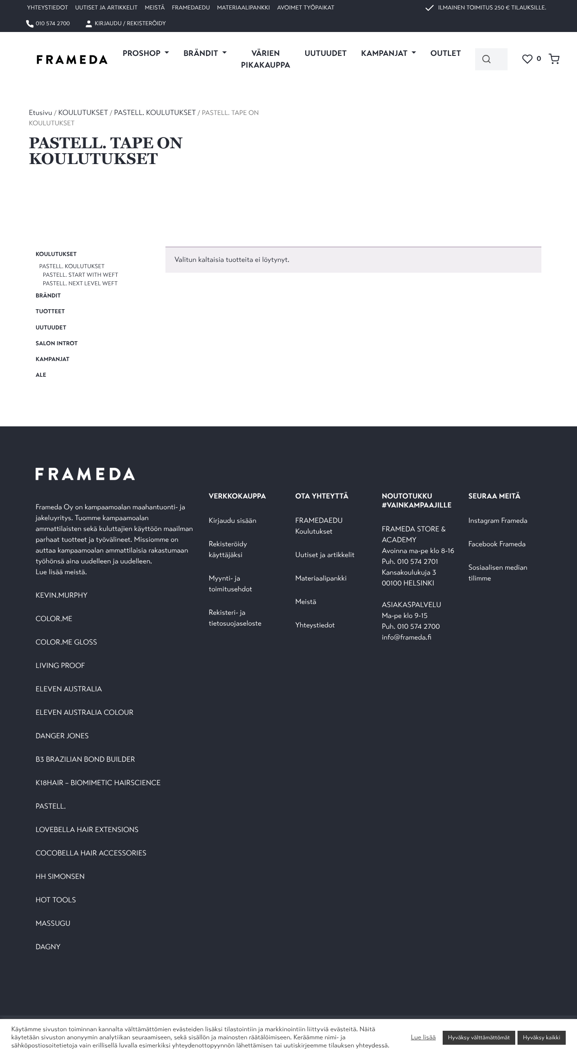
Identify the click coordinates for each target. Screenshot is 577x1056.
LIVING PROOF (60, 666)
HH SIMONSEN (60, 877)
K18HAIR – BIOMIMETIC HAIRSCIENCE (98, 783)
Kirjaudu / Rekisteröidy (129, 23)
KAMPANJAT (52, 359)
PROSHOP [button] (142, 53)
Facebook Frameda (497, 544)
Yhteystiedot (47, 7)
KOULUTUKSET (83, 113)
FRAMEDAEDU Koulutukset (319, 526)
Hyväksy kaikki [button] (541, 1037)
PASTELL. (51, 806)
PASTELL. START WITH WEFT (80, 275)
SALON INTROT (57, 343)
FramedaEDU (191, 7)
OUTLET (445, 53)
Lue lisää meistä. (62, 572)
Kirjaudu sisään (232, 521)
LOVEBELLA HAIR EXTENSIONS (87, 830)
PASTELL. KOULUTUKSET (155, 113)
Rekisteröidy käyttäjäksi (228, 549)
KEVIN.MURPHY (62, 595)
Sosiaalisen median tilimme (497, 573)
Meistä (155, 7)
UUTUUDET (326, 53)
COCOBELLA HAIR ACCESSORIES (91, 853)
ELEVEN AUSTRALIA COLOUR (84, 713)
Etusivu (40, 113)
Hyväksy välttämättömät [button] (479, 1037)
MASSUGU (53, 923)
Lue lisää (423, 1037)
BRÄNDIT (48, 295)
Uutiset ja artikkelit (106, 7)
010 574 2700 (52, 23)
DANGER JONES (62, 736)
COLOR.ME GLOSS (66, 642)
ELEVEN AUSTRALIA (69, 689)
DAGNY (48, 947)
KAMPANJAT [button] (385, 53)
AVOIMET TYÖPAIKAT (305, 7)
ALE (41, 375)
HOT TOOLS (56, 900)
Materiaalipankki (243, 7)
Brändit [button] (201, 53)
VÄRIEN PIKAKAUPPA (265, 59)
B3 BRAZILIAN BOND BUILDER (85, 759)
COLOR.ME (54, 619)
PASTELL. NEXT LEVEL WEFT (80, 283)
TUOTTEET (50, 311)
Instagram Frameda (497, 521)
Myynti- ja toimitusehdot (230, 584)
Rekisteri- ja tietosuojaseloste (235, 618)
